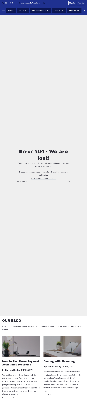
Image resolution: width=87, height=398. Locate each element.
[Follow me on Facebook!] (44, 3)
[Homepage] (3, 10)
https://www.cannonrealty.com (43, 178)
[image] (62, 346)
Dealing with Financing (59, 361)
